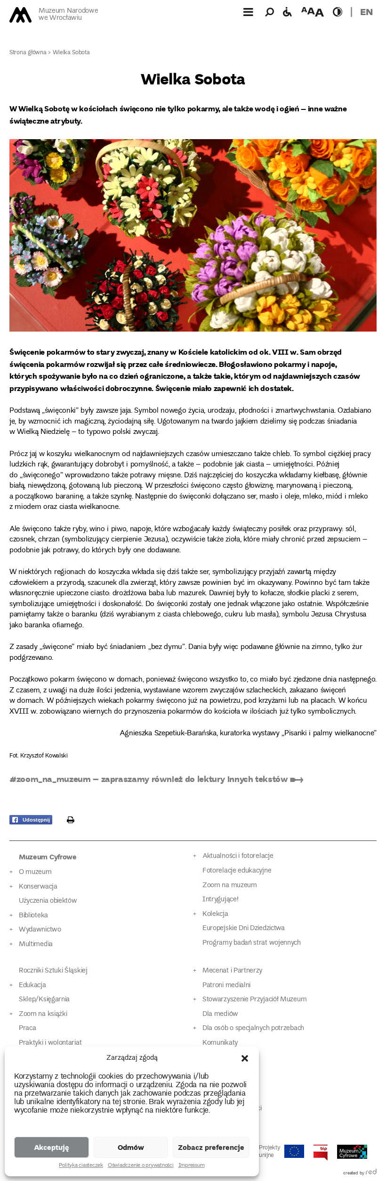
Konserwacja (38, 887)
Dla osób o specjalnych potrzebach (253, 1028)
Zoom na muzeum (229, 885)
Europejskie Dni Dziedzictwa (243, 928)
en (366, 11)
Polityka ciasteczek (81, 1166)
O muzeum (35, 872)
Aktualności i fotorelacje (237, 856)
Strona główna (28, 53)
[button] (244, 1058)
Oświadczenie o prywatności (141, 1166)
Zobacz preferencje (211, 1147)
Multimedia (36, 944)
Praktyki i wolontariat (50, 1043)
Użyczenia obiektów (48, 901)
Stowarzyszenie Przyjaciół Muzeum (254, 1000)
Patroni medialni (226, 985)
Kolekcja (215, 914)
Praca (27, 1028)
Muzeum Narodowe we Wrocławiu (68, 15)
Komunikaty (220, 1043)
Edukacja (32, 985)
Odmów (131, 1147)
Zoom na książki (43, 1014)
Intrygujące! (220, 900)
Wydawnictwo (40, 930)
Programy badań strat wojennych (251, 943)
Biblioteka (33, 916)
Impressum (191, 1166)
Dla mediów (220, 1014)
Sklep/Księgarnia (44, 1000)
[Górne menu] (248, 11)
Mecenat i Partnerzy (232, 971)
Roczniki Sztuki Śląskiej (53, 971)
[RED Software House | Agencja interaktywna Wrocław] (371, 1173)
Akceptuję (51, 1147)
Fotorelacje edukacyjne (236, 871)
